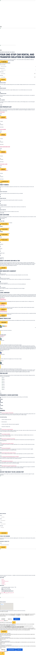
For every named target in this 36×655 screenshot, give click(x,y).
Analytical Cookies (4, 641)
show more (4, 631)
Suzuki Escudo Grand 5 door (5, 146)
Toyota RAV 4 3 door (3, 164)
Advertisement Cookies (5, 645)
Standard (8, 633)
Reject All (10, 619)
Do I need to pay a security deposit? (8, 443)
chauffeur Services (3, 311)
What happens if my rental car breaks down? (9, 465)
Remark (8, 637)
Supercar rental (3, 299)
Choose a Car (2, 68)
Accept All (17, 619)
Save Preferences (11, 649)
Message (1, 525)
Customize (3, 619)
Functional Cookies (4, 637)
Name (1, 515)
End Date (1, 75)
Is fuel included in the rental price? (7, 461)
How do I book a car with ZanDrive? (7, 429)
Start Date (1, 71)
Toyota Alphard (3, 129)
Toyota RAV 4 (2, 112)
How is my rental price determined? (7, 412)
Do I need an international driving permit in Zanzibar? (10, 456)
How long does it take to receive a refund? (9, 452)
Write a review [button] (2, 335)
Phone (1, 522)
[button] (18, 27)
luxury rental (2, 305)
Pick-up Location (2, 64)
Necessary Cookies (4, 633)
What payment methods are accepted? (8, 438)
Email (1, 518)
